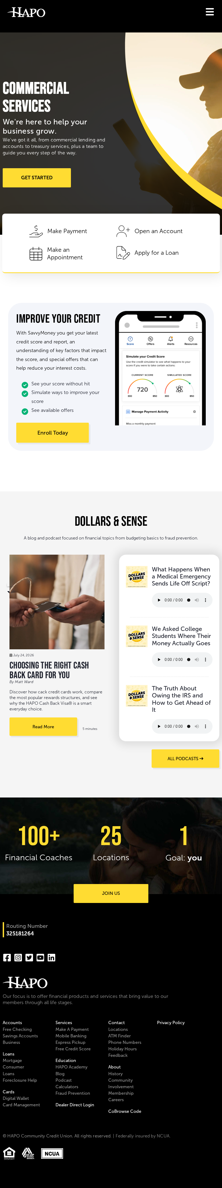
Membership (121, 1093)
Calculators (67, 1086)
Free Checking (17, 1029)
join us (111, 893)
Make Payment (67, 231)
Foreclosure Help (20, 1080)
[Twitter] (29, 957)
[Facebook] (7, 957)
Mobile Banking (71, 1036)
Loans (8, 1054)
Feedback (118, 1055)
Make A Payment (72, 1029)
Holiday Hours (122, 1049)
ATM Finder (119, 1036)
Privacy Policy (171, 1022)
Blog (60, 1073)
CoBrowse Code (124, 1111)
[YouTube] (40, 957)
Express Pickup (71, 1042)
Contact (116, 1022)
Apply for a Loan (157, 253)
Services (64, 1022)
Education (66, 1060)
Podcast (64, 1080)
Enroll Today (52, 433)
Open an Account (158, 231)
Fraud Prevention (73, 1093)
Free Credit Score (73, 1049)
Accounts (12, 1022)
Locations (118, 1029)
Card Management (21, 1105)
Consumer (13, 1067)
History (115, 1073)
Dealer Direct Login (75, 1105)
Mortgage (12, 1060)
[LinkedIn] (51, 957)
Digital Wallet (16, 1098)
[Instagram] (18, 957)
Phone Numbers (124, 1042)
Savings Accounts (20, 1036)
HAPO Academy (71, 1067)
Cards (8, 1092)
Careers (116, 1099)
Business (11, 1042)
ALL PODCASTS (184, 758)
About (114, 1067)
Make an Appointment (65, 254)
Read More (43, 726)
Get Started (37, 177)
